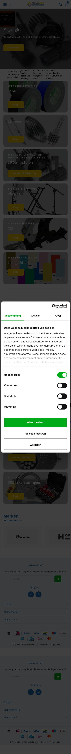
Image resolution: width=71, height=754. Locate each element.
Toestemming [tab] (12, 315)
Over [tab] (58, 315)
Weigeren (35, 444)
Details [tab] (35, 315)
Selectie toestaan (35, 433)
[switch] (62, 385)
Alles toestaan (35, 422)
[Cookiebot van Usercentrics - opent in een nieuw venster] (52, 306)
